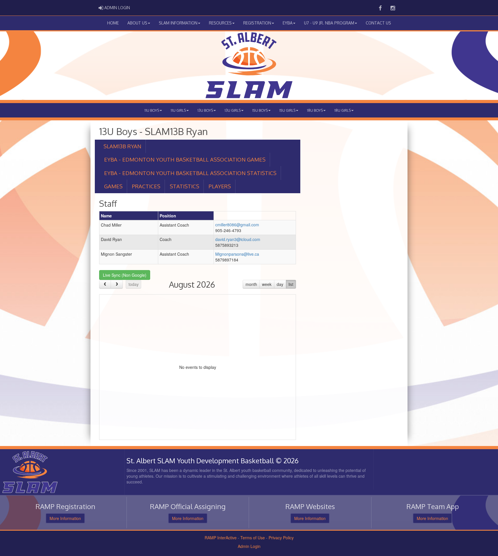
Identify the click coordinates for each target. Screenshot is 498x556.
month (251, 284)
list (290, 284)
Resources (220, 22)
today (134, 284)
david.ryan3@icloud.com (237, 239)
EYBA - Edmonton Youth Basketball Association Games (184, 159)
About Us (137, 22)
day (280, 284)
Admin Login (249, 546)
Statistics (184, 186)
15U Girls (287, 110)
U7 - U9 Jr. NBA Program (329, 22)
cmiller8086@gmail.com (237, 224)
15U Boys (260, 110)
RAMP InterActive (221, 537)
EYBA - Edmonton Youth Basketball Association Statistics (190, 173)
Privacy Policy (281, 537)
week (266, 284)
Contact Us (378, 22)
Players (220, 186)
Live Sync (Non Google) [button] (124, 275)
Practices (146, 186)
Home (113, 22)
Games (113, 186)
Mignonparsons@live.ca (237, 254)
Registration (257, 22)
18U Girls (342, 110)
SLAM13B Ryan (122, 146)
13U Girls (233, 110)
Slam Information (178, 22)
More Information (65, 518)
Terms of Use (252, 537)
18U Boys (315, 110)
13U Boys (205, 110)
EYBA (288, 22)
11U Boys (151, 110)
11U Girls (178, 110)
